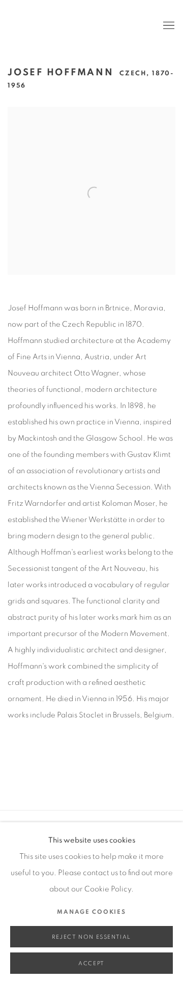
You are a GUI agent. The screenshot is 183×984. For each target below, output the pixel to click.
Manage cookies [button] (91, 912)
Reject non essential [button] (91, 937)
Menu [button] (167, 26)
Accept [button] (91, 963)
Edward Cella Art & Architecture (76, 26)
